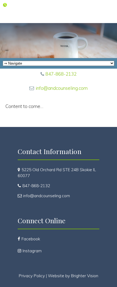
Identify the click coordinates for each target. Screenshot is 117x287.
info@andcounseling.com (62, 88)
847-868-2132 (60, 74)
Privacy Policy (32, 275)
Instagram (32, 250)
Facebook (30, 238)
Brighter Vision (84, 275)
